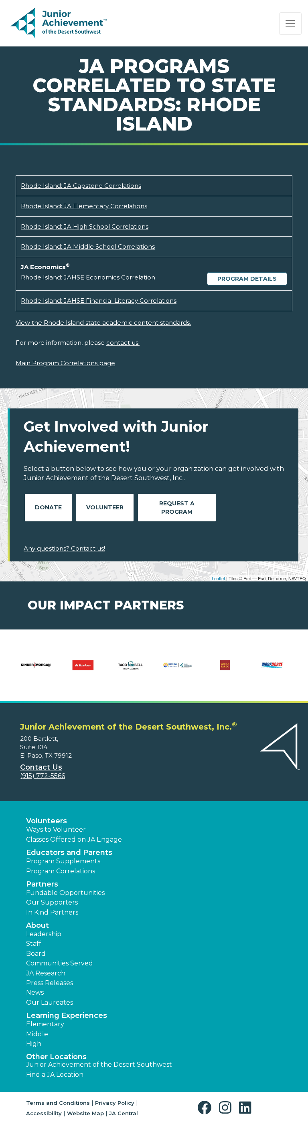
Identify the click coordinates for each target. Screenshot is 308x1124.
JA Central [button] (123, 1113)
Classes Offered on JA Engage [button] (74, 839)
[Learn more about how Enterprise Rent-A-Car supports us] (263, 670)
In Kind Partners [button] (52, 912)
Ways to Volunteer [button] (56, 829)
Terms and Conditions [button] (58, 1103)
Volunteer (105, 507)
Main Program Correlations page (65, 363)
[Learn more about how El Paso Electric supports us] (215, 670)
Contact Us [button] (41, 767)
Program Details (247, 278)
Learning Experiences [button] (66, 1015)
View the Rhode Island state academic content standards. (103, 322)
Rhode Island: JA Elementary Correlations (84, 206)
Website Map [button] (85, 1113)
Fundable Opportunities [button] (65, 893)
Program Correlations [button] (60, 871)
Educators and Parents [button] (69, 852)
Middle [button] (37, 1034)
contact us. (123, 342)
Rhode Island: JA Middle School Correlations (88, 246)
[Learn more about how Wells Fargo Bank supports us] (38, 670)
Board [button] (36, 953)
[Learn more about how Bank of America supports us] (168, 670)
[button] (206, 1107)
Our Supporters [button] (52, 902)
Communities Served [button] (59, 963)
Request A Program (177, 507)
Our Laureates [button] (49, 1002)
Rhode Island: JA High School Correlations (84, 226)
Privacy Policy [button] (114, 1103)
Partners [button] (42, 884)
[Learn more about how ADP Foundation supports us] (121, 670)
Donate (48, 507)
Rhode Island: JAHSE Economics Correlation (88, 277)
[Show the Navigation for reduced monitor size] (290, 23)
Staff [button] (33, 943)
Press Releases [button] (49, 983)
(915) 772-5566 (42, 776)
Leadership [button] (43, 934)
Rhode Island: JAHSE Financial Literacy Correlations (98, 300)
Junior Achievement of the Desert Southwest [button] (99, 1064)
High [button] (33, 1044)
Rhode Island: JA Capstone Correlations (81, 185)
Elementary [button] (45, 1024)
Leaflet (218, 578)
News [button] (35, 992)
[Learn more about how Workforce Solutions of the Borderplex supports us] (85, 670)
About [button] (37, 925)
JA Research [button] (45, 973)
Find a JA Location (54, 1074)
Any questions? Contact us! (64, 548)
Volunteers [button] (46, 820)
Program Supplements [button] (63, 861)
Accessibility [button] (44, 1113)
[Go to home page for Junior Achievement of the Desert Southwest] (58, 23)
